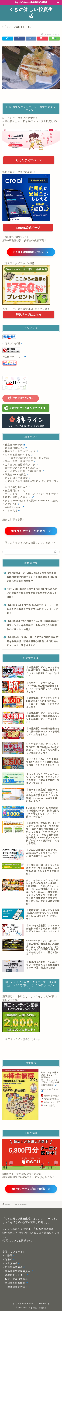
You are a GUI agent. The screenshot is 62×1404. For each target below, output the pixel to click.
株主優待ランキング (13, 356)
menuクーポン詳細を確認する (31, 1188)
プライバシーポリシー (25, 1303)
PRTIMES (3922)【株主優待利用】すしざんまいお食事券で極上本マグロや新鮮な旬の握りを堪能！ (32, 593)
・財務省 (7, 1259)
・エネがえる (10, 510)
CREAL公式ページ (28, 227)
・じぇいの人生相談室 (15, 477)
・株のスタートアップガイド (18, 451)
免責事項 (42, 1303)
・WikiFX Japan (11, 507)
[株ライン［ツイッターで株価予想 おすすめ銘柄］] (31, 421)
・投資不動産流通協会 (15, 1279)
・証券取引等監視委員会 (16, 1271)
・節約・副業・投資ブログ (17, 461)
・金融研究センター (13, 1275)
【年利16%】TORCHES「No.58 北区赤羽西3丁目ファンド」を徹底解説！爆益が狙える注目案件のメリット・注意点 (33, 625)
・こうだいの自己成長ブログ (18, 464)
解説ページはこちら (29, 314)
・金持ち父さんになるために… (20, 468)
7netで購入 (49, 1105)
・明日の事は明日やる (15, 487)
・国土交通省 (10, 1263)
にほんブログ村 (11, 343)
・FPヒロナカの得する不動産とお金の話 (25, 458)
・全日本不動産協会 (13, 1283)
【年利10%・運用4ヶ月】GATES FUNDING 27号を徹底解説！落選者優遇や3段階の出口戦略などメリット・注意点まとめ (33, 641)
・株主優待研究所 (12, 444)
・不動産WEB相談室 (14, 474)
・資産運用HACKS (13, 448)
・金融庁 (7, 1255)
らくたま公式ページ (29, 160)
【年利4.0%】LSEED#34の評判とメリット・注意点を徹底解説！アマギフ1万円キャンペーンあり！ (32, 609)
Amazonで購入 (51, 1099)
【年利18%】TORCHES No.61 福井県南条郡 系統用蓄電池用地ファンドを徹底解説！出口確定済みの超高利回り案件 (32, 577)
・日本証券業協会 (12, 1267)
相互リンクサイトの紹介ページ (31, 530)
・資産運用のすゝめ (13, 490)
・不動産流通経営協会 (15, 1287)
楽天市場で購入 (51, 1095)
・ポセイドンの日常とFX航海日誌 (21, 471)
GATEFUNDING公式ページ (31, 252)
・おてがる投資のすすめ (16, 454)
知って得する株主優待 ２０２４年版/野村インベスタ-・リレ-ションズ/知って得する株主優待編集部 (50, 1078)
